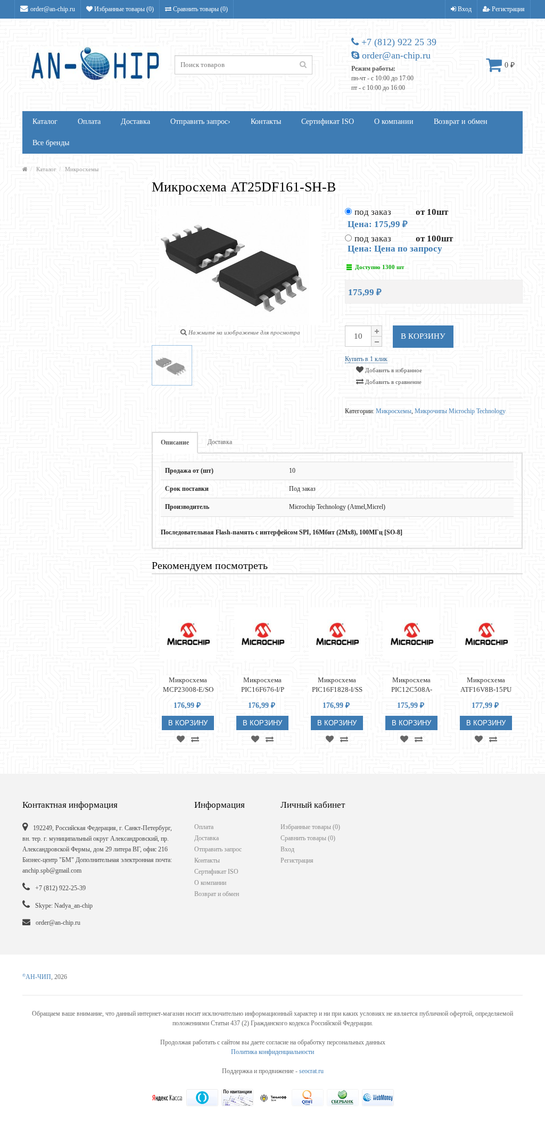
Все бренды (50, 143)
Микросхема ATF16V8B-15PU (485, 684)
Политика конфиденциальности (272, 1052)
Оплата (89, 122)
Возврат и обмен (461, 122)
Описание (175, 442)
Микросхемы (81, 169)
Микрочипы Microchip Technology (460, 411)
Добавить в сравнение (393, 382)
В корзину (423, 336)
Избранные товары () (123, 9)
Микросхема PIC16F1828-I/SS (337, 684)
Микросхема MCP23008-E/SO (188, 684)
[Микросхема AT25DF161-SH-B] (172, 365)
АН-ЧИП (36, 977)
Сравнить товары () (199, 9)
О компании (394, 122)
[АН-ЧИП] (25, 169)
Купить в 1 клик (366, 359)
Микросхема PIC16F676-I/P (262, 684)
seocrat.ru (311, 1071)
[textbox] (243, 64)
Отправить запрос (200, 122)
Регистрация (507, 9)
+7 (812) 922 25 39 (397, 42)
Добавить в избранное (393, 370)
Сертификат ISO (327, 122)
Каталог (44, 122)
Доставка (135, 122)
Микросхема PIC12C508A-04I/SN (411, 685)
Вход (464, 9)
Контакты (266, 122)
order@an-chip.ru (52, 9)
